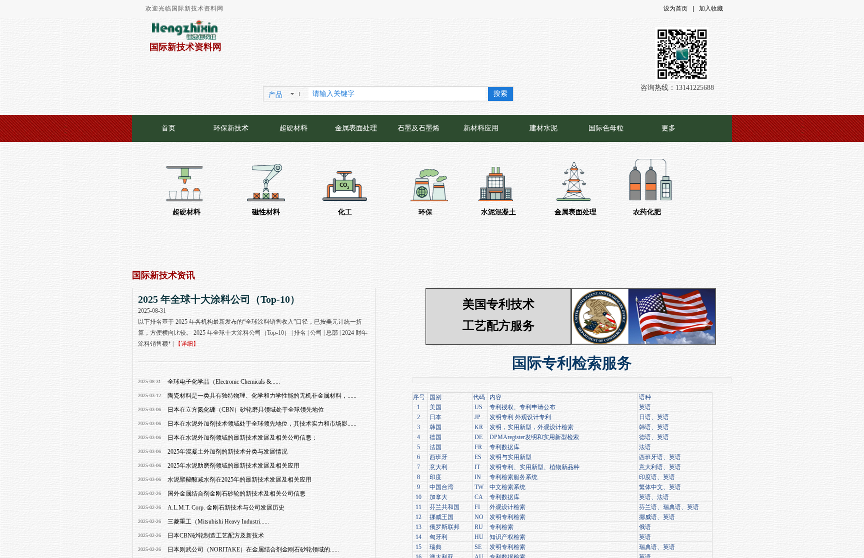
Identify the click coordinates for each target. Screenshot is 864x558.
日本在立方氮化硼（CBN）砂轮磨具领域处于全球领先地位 (246, 409)
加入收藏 (711, 8)
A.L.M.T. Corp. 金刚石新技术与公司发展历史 (226, 507)
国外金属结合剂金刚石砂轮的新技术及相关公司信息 (237, 493)
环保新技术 (231, 128)
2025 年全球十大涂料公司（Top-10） (219, 299)
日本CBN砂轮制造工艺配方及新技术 (216, 535)
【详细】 (187, 343)
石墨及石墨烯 (419, 128)
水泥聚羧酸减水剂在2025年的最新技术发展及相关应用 (240, 479)
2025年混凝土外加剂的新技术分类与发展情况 (228, 451)
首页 (169, 128)
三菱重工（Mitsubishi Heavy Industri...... (218, 521)
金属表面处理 (356, 128)
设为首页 (676, 8)
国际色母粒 (606, 128)
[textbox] (397, 93)
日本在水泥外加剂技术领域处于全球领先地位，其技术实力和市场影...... (262, 423)
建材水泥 (544, 128)
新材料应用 (481, 128)
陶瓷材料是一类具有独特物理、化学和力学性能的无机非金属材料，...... (262, 395)
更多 (669, 128)
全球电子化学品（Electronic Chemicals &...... (224, 381)
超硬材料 (294, 128)
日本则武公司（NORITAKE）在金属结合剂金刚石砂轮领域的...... (253, 549)
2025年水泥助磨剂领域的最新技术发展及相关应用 (234, 465)
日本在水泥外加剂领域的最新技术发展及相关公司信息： (243, 437)
